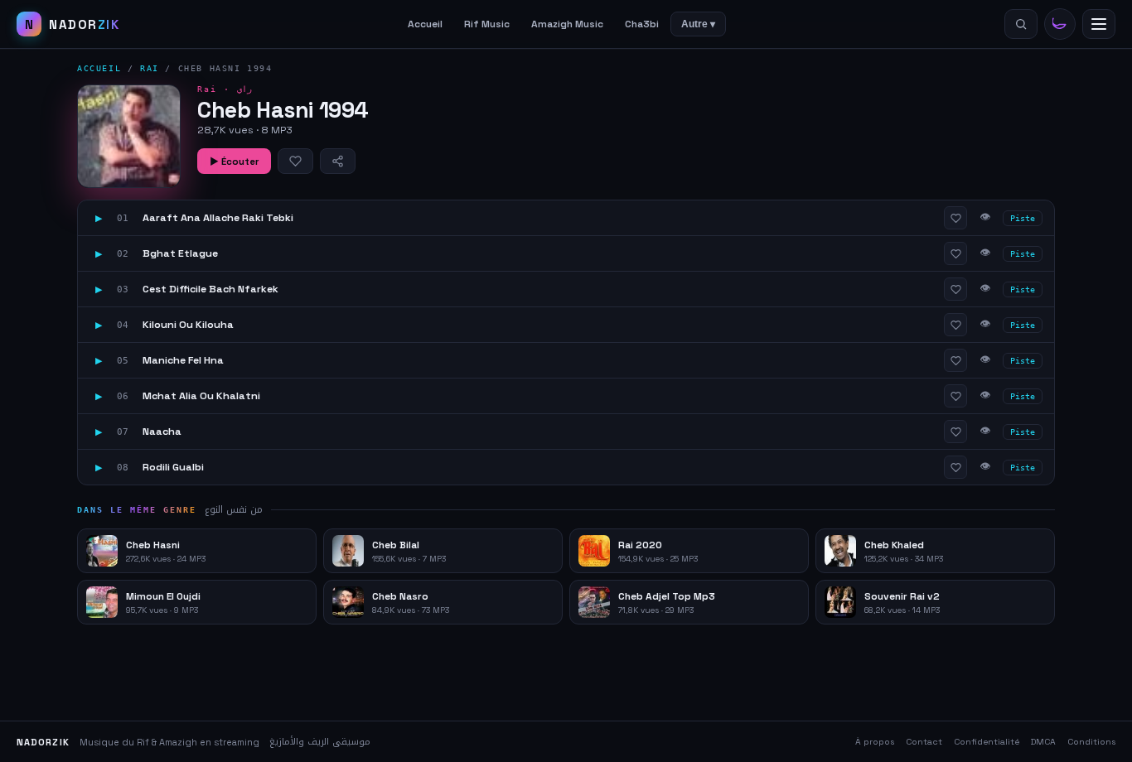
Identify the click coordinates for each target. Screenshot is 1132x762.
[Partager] (338, 161)
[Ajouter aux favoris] (295, 161)
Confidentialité (986, 741)
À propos (874, 741)
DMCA (1043, 741)
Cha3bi (642, 24)
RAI (149, 68)
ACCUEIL (99, 68)
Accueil (425, 24)
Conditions (1091, 741)
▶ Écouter (234, 161)
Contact (924, 741)
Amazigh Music (567, 24)
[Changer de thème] (1060, 24)
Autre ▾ (698, 24)
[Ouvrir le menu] (1098, 24)
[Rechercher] (1021, 24)
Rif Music (487, 24)
